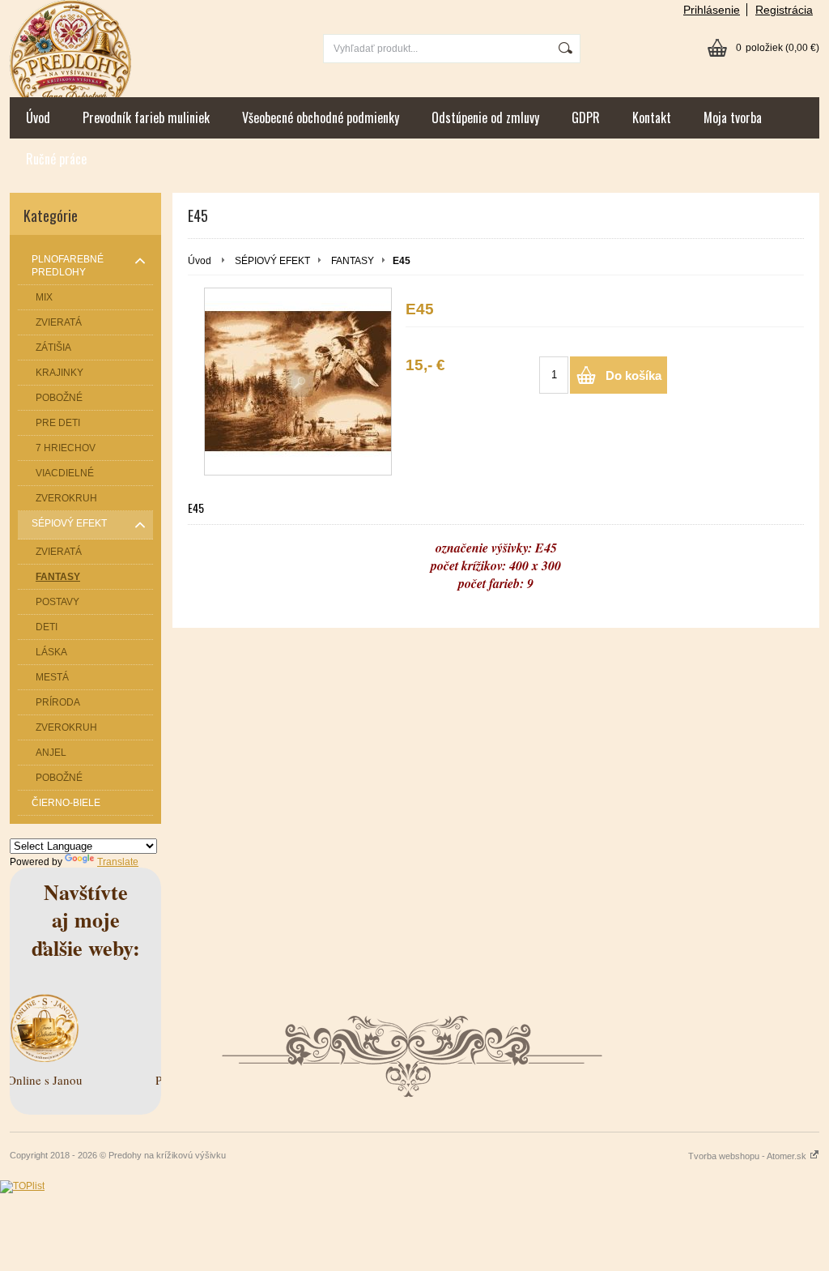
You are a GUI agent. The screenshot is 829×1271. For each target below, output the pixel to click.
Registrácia (784, 9)
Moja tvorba (733, 117)
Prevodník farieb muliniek (146, 117)
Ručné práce (56, 158)
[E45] (298, 382)
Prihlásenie (711, 9)
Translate (117, 862)
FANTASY (352, 261)
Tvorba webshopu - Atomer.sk (748, 1156)
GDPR (586, 117)
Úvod (38, 117)
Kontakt (651, 117)
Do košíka (633, 375)
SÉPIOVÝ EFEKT (272, 261)
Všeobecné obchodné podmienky (320, 117)
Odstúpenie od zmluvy (485, 117)
